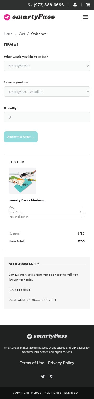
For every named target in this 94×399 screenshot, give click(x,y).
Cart (22, 33)
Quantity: (10, 108)
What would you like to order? (26, 57)
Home (8, 33)
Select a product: (16, 82)
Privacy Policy (61, 362)
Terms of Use (32, 362)
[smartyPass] (29, 17)
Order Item (38, 33)
